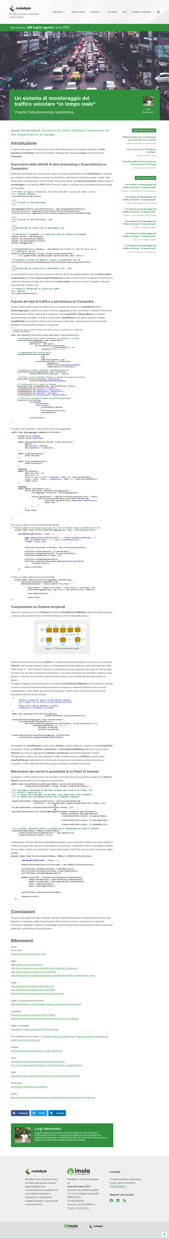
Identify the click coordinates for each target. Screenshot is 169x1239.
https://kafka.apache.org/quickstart (27, 965)
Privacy (70, 1208)
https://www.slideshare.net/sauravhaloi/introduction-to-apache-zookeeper (45, 1018)
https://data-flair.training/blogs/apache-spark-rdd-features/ (37, 993)
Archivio (94, 12)
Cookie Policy (82, 1208)
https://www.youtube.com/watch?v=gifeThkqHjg (33, 1015)
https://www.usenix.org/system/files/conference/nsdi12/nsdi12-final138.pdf (45, 1076)
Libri (125, 12)
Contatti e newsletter (141, 12)
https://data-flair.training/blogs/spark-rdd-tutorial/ (33, 990)
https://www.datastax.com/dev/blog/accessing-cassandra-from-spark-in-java (46, 1004)
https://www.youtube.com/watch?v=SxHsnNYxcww (34, 1029)
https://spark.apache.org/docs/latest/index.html (32, 986)
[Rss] (124, 1200)
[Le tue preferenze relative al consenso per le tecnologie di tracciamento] (164, 1234)
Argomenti (57, 12)
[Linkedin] (118, 1200)
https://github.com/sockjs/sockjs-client (28, 954)
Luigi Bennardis (48, 1128)
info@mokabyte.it (118, 1186)
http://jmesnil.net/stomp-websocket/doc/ (29, 1087)
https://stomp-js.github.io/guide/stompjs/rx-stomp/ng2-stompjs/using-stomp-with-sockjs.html (53, 1097)
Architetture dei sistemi (56, 130)
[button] (158, 12)
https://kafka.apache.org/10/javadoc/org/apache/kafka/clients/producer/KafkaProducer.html (53, 975)
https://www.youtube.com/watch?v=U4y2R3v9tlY (33, 972)
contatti (113, 1183)
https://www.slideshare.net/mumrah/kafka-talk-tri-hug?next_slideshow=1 (44, 968)
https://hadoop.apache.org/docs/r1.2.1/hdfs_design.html (37, 1051)
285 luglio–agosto (40, 27)
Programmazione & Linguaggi (36, 134)
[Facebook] (111, 1200)
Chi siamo (112, 12)
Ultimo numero (78, 12)
